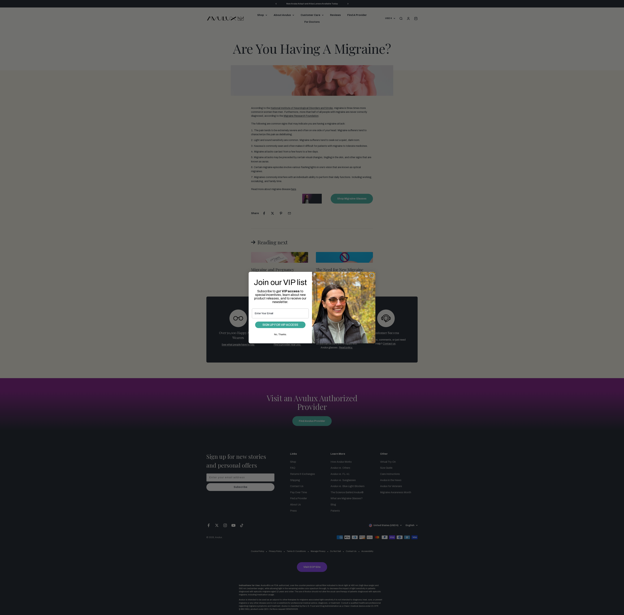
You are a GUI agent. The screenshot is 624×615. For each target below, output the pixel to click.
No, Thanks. (280, 334)
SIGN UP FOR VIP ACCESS (280, 324)
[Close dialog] (372, 275)
